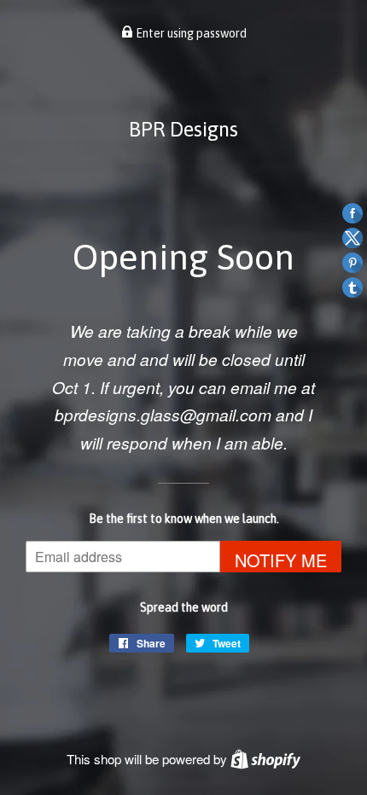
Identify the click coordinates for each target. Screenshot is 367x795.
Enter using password (190, 33)
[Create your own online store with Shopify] (265, 759)
